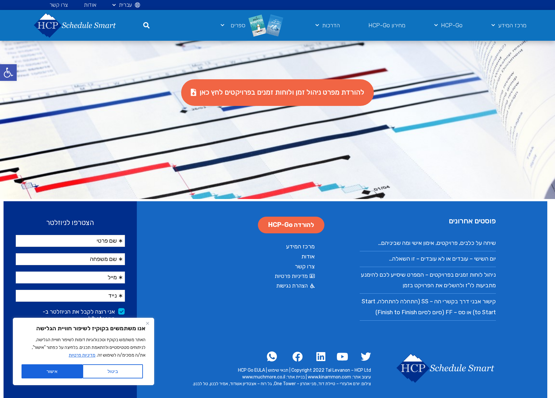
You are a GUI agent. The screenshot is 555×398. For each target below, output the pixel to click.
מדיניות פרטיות (82, 355)
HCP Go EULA (251, 370)
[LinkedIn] (318, 356)
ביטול (113, 371)
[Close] (147, 323)
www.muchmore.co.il (263, 377)
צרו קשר (58, 5)
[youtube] (341, 356)
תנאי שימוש (278, 370)
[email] (272, 356)
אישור (52, 371)
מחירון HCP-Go (386, 25)
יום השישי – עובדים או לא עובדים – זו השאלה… (442, 258)
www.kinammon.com (330, 377)
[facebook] (364, 356)
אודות (90, 5)
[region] (83, 351)
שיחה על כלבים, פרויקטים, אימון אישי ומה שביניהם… (437, 243)
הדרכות (331, 25)
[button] (8, 72)
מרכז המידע (512, 25)
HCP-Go (452, 25)
